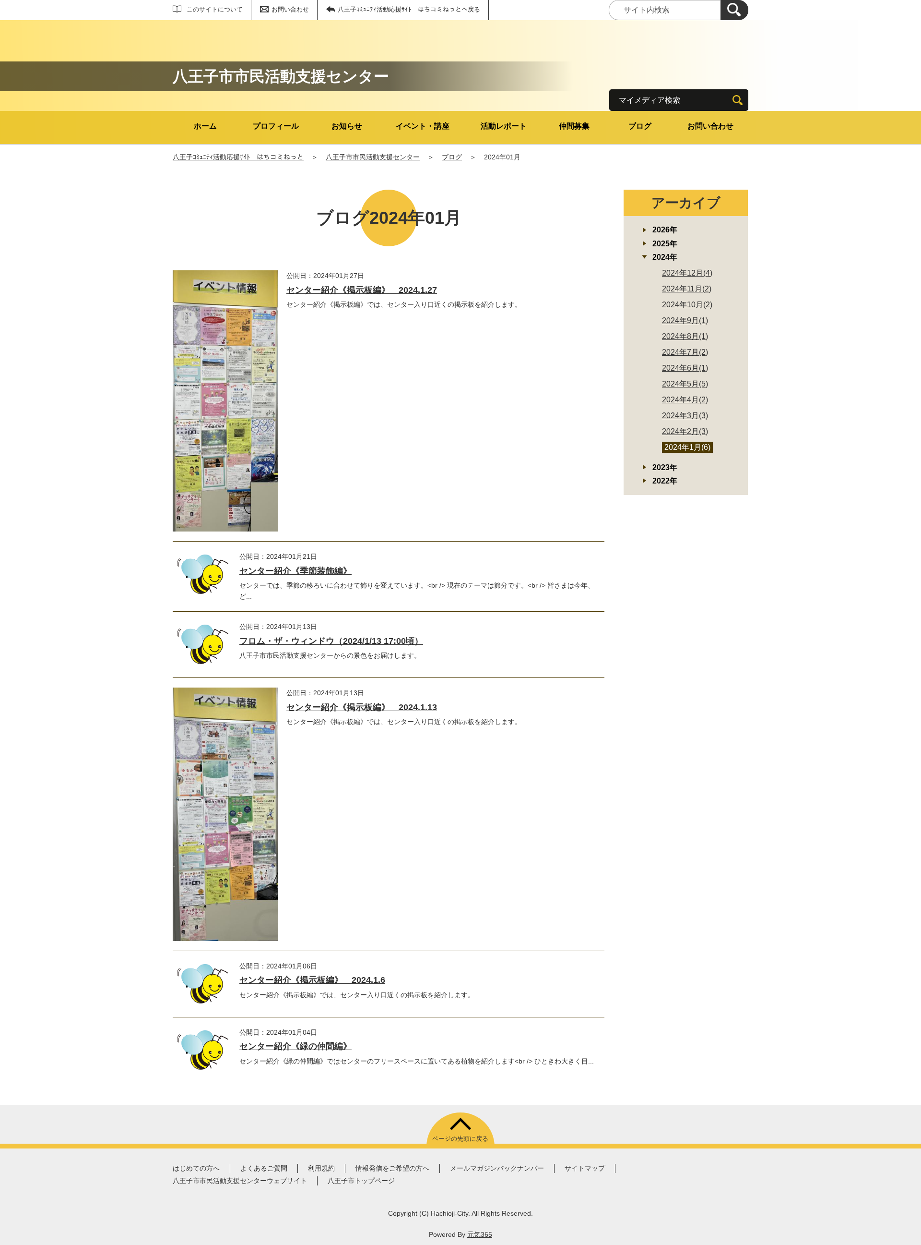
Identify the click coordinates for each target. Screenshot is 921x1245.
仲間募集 (574, 126)
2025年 (664, 244)
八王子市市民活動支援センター (373, 157)
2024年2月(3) (685, 431)
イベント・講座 (422, 126)
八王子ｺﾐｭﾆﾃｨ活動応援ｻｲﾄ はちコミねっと (238, 157)
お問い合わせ (290, 9)
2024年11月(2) (686, 289)
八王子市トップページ (361, 1181)
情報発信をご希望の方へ (392, 1168)
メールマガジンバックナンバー (497, 1168)
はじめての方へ (196, 1168)
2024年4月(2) (685, 400)
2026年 (664, 230)
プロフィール (276, 126)
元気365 (479, 1234)
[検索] (734, 10)
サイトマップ (585, 1168)
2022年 (664, 481)
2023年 (664, 467)
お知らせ (346, 126)
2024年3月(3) (685, 415)
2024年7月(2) (685, 352)
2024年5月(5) (685, 384)
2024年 (664, 257)
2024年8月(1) (685, 336)
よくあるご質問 (263, 1168)
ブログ (639, 126)
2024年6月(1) (685, 368)
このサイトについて (215, 9)
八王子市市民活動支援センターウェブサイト (240, 1181)
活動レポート (504, 126)
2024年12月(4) (687, 273)
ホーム (205, 126)
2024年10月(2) (687, 305)
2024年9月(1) (685, 320)
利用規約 (321, 1168)
